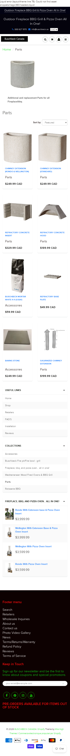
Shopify (41, 729)
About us (9, 624)
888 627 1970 (21, 29)
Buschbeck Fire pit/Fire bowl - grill (22, 460)
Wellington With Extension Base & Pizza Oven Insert (36, 530)
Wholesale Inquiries (16, 619)
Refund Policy (12, 646)
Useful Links (13, 390)
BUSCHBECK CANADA (25, 729)
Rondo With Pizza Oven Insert (31, 564)
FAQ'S (8, 419)
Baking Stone (12, 361)
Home (7, 49)
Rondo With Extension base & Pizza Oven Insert (37, 512)
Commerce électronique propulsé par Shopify (40, 733)
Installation (10, 426)
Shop (8, 405)
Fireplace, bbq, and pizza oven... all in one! (27, 468)
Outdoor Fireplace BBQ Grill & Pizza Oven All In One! (35, 10)
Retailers (9, 412)
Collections (13, 446)
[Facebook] (6, 695)
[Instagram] (23, 695)
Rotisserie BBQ (13, 488)
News (7, 637)
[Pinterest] (14, 695)
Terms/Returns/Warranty (19, 642)
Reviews (9, 433)
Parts (8, 482)
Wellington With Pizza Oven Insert (33, 546)
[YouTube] (31, 695)
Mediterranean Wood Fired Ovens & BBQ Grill (28, 474)
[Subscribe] (63, 683)
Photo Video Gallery (17, 633)
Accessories (11, 453)
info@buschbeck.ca (39, 29)
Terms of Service (14, 656)
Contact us (10, 628)
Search (7, 610)
